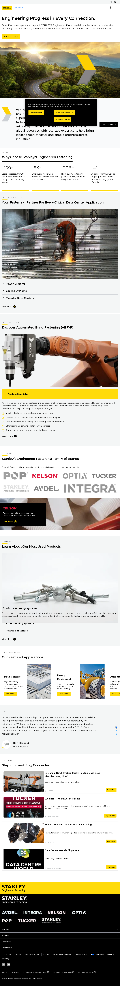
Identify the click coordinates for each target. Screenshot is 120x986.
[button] (111, 2)
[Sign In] (111, 7)
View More (7, 306)
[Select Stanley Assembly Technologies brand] (16, 488)
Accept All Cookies (63, 119)
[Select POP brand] (16, 476)
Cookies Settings (36, 112)
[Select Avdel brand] (46, 488)
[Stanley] (7, 8)
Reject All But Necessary (65, 112)
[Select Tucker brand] (104, 476)
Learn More (7, 436)
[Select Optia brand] (74, 476)
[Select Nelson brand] (45, 476)
